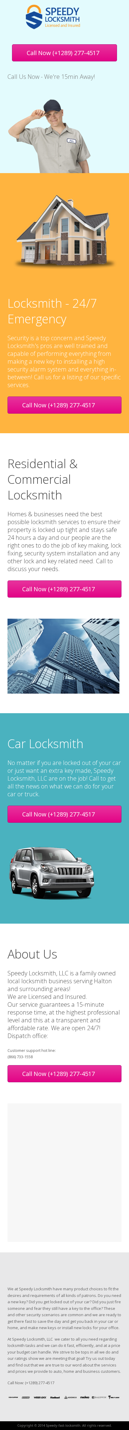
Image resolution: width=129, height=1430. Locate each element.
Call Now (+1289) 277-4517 (63, 53)
